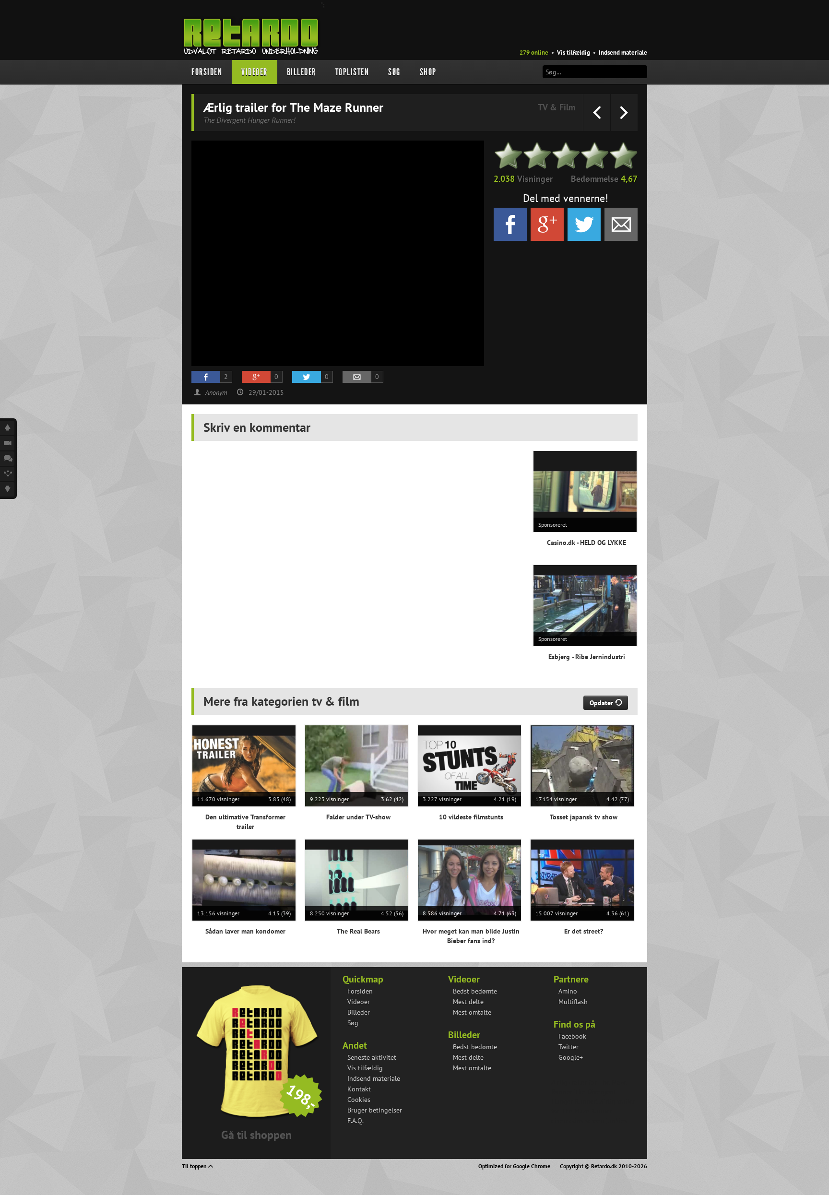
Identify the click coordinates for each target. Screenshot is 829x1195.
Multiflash (573, 1001)
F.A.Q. (355, 1120)
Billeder (301, 72)
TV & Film (556, 107)
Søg (394, 72)
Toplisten (352, 72)
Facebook (572, 1036)
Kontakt (359, 1089)
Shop (428, 72)
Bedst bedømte (475, 991)
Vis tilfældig (573, 52)
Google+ (570, 1057)
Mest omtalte (472, 1012)
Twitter (568, 1046)
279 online (534, 52)
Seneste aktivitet (371, 1057)
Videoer (254, 72)
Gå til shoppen (256, 1134)
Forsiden (206, 72)
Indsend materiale (623, 52)
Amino (567, 991)
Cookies (358, 1099)
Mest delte (468, 1001)
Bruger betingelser (374, 1110)
